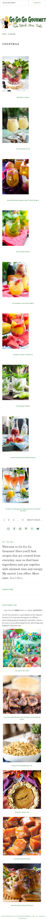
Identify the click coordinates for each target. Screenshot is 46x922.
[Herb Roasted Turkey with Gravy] (22, 901)
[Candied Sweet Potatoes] (22, 854)
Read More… (17, 578)
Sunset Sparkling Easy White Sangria (23, 457)
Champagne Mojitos (23, 406)
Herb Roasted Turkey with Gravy (22, 905)
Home (4, 34)
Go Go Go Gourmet (23, 21)
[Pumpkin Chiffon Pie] (22, 807)
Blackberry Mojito (23, 97)
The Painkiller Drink (23, 149)
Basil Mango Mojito (23, 252)
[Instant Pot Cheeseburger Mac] (22, 761)
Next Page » (34, 520)
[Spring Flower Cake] (22, 666)
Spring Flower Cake (22, 671)
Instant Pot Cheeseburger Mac (22, 766)
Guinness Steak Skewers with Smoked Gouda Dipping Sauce (22, 718)
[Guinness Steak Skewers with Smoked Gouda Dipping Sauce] (22, 712)
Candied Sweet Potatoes (22, 859)
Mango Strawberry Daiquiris (23, 354)
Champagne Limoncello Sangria (23, 303)
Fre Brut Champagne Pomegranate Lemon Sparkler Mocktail (23, 510)
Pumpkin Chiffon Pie (22, 812)
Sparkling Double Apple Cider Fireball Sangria (23, 200)
